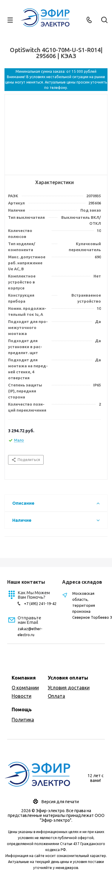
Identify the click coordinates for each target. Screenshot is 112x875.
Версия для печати (60, 801)
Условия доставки (69, 687)
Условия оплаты (68, 677)
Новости (21, 696)
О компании (25, 687)
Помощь (22, 709)
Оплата (56, 696)
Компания (24, 677)
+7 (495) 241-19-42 (40, 603)
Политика (23, 719)
